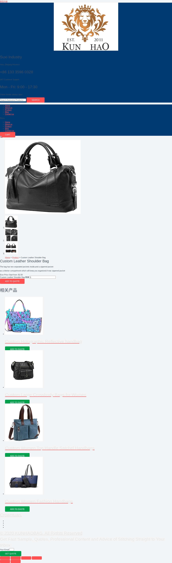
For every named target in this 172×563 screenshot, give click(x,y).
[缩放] (37, 558)
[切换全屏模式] (26, 558)
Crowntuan (11, 514)
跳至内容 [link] (4, 1)
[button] (86, 118)
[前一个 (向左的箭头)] (5, 561)
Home (7, 105)
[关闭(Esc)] (5, 558)
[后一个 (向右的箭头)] (16, 561)
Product (8, 110)
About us (8, 108)
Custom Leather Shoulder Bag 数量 (14, 277)
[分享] (16, 558)
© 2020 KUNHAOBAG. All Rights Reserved (41, 533)
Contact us (9, 114)
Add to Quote (12, 281)
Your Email (4, 550)
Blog (7, 112)
